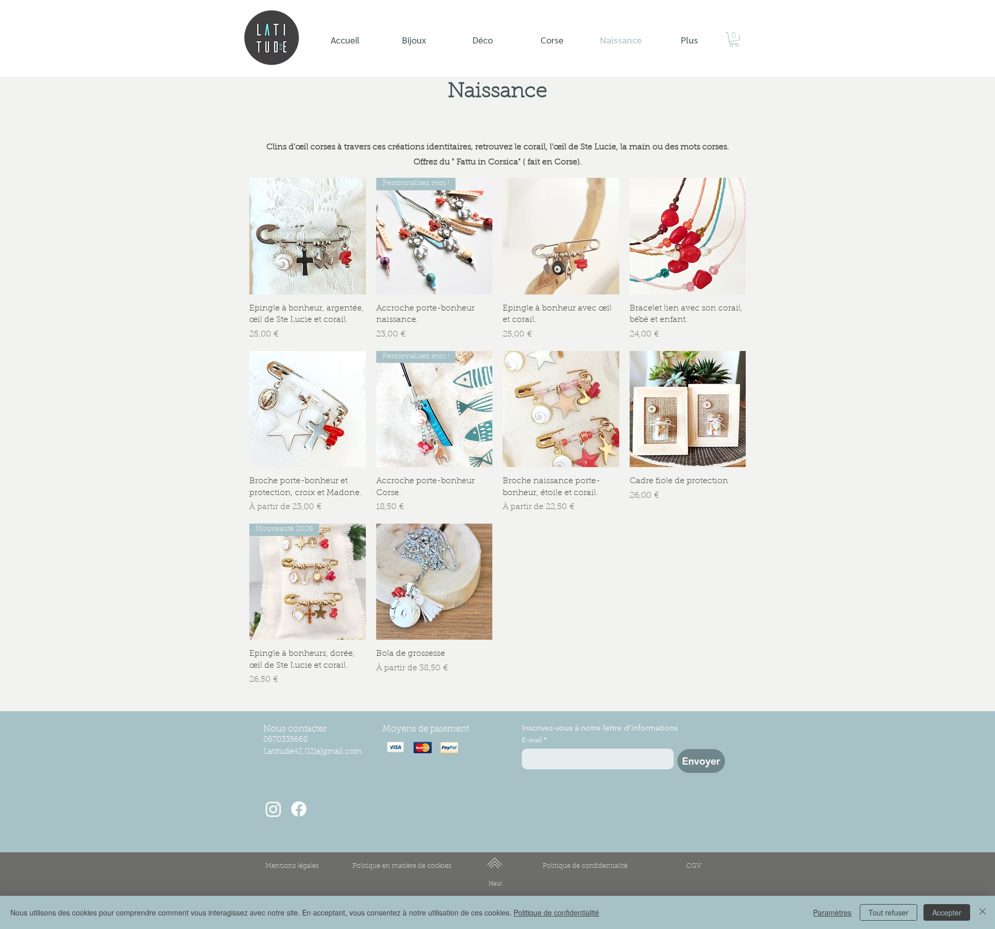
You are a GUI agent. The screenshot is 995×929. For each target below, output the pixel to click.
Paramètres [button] (832, 912)
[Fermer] (982, 912)
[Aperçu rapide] (307, 236)
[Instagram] (273, 809)
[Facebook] (299, 809)
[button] (734, 39)
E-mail (534, 740)
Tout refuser (888, 912)
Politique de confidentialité (556, 912)
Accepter (946, 912)
